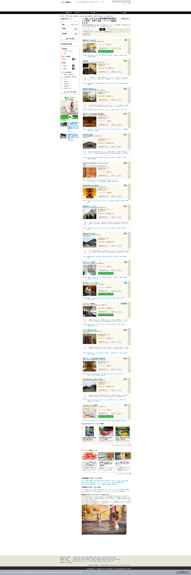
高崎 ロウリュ (119, 129)
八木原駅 (124, 157)
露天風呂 (98, 480)
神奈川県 (75, 557)
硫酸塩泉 (122, 491)
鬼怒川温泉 (117, 559)
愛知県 (110, 557)
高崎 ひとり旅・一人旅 (96, 55)
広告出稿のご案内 (105, 565)
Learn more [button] (79, 572)
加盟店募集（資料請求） (94, 565)
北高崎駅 (89, 84)
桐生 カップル (90, 373)
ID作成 (129, 3)
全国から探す (74, 24)
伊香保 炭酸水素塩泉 (91, 157)
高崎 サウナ (113, 129)
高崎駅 (96, 130)
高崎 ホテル (116, 55)
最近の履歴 (126, 1)
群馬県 (91, 557)
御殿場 (94, 560)
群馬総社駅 (119, 157)
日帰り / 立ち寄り (68, 51)
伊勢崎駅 (92, 375)
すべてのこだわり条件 (70, 91)
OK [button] (182, 572)
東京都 (95, 557)
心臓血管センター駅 (91, 401)
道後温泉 (103, 559)
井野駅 (116, 83)
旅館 (118, 489)
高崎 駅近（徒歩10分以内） (107, 55)
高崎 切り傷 (104, 256)
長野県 (106, 557)
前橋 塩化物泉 (90, 109)
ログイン (124, 3)
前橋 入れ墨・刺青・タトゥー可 (93, 181)
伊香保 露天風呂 (114, 352)
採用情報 (129, 568)
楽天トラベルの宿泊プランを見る (105, 51)
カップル (109, 482)
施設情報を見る (104, 48)
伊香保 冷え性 (113, 157)
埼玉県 (79, 557)
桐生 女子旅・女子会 (108, 373)
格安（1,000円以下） (106, 480)
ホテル (113, 480)
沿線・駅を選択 (70, 38)
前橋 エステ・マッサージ (112, 179)
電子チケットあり (88, 31)
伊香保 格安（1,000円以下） (104, 352)
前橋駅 (125, 55)
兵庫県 (87, 557)
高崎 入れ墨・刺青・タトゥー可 (103, 129)
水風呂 (126, 480)
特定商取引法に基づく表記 (102, 568)
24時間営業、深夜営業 (70, 77)
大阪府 (98, 557)
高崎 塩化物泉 (98, 83)
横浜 (74, 560)
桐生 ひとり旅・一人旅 (98, 373)
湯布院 (112, 559)
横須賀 (80, 560)
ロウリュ (99, 484)
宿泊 (95, 480)
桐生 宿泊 (89, 420)
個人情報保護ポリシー (91, 568)
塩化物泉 (118, 482)
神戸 (113, 560)
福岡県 (114, 557)
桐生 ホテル (104, 420)
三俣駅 (125, 109)
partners (30, 572)
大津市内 (109, 560)
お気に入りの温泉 (116, 1)
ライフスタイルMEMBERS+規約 (119, 568)
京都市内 (104, 560)
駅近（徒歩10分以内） (91, 482)
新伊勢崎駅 (97, 375)
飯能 (91, 560)
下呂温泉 (93, 559)
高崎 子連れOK (111, 83)
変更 (76, 28)
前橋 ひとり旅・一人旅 (91, 179)
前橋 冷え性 (101, 109)
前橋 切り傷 (96, 109)
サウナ (83, 480)
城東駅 (94, 56)
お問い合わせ (128, 565)
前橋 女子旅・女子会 (101, 179)
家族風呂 (66, 86)
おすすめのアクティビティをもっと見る (120, 445)
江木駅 (124, 399)
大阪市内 (99, 560)
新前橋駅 (121, 55)
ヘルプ (121, 565)
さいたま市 (87, 560)
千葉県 (83, 557)
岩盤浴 (122, 482)
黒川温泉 (108, 559)
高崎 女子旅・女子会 (113, 324)
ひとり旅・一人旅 (120, 480)
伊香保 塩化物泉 (99, 157)
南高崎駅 (125, 277)
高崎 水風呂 (111, 200)
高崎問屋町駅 (125, 83)
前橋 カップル (108, 109)
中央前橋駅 (89, 56)
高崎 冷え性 (104, 83)
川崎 (77, 560)
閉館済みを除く (108, 31)
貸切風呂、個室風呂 (106, 484)
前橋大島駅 (103, 375)
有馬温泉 (83, 559)
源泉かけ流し (93, 484)
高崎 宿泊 (89, 55)
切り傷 (113, 482)
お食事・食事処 (89, 480)
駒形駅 (88, 375)
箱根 (79, 559)
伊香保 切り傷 (106, 157)
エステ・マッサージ (101, 482)
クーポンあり (98, 31)
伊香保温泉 (98, 559)
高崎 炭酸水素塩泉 (91, 83)
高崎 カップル (95, 324)
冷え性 (83, 482)
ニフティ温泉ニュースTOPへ (123, 473)
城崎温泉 (88, 559)
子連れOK (114, 484)
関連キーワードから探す (66, 562)
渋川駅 (88, 354)
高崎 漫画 (109, 298)
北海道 (102, 557)
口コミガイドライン (114, 565)
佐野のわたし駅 (95, 278)
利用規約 (110, 568)
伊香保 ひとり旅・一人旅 (92, 352)
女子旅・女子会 (85, 484)
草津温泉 (75, 559)
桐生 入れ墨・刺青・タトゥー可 (119, 373)
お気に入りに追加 (117, 48)
